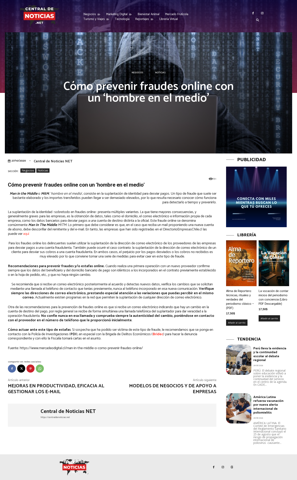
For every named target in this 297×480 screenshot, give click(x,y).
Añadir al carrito (236, 322)
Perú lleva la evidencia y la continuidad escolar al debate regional (269, 354)
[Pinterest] (30, 368)
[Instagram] (262, 13)
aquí (26, 234)
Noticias (160, 73)
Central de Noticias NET (53, 161)
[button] (257, 20)
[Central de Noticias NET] (24, 415)
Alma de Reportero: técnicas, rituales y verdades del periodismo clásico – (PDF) (240, 299)
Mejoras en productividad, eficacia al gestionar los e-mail (56, 389)
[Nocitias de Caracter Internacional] (39, 16)
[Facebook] (253, 13)
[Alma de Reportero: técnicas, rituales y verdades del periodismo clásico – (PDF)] (241, 263)
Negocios (137, 73)
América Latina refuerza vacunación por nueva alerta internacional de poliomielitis (268, 404)
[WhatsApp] (40, 368)
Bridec (158, 334)
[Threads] (231, 467)
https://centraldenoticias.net (55, 417)
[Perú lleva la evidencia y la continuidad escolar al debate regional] (238, 360)
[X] (21, 368)
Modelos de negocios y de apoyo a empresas (172, 389)
